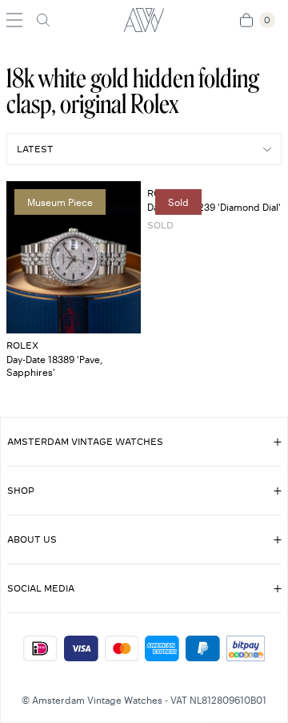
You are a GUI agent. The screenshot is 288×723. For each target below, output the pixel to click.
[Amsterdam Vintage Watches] (144, 20)
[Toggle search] (43, 20)
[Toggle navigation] (14, 20)
